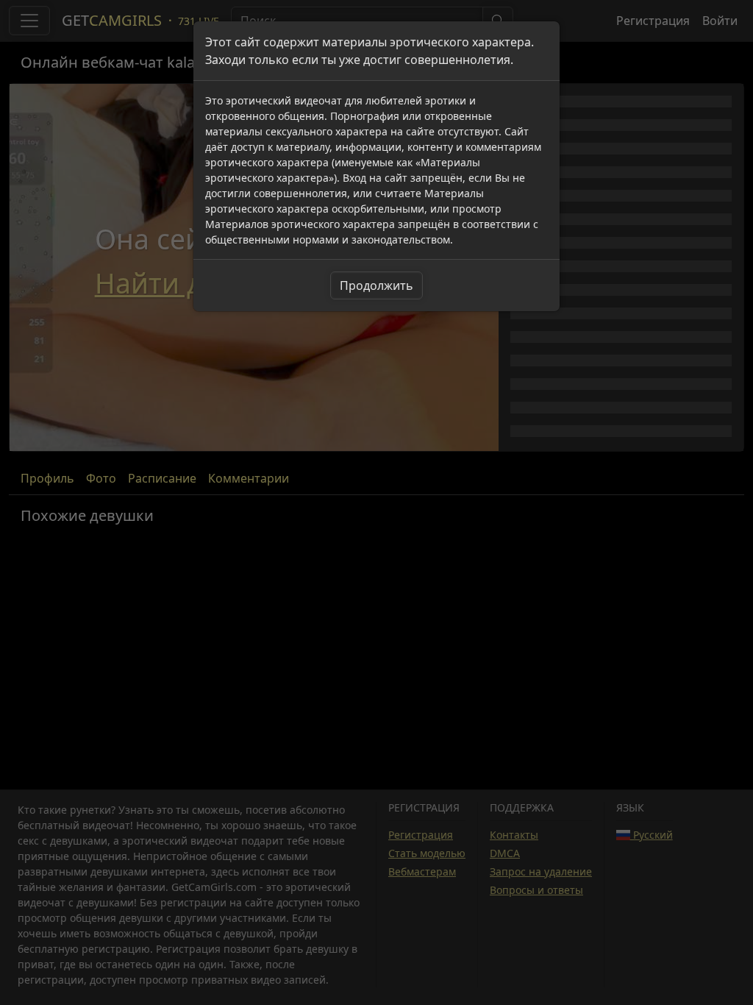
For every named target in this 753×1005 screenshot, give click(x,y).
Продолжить (376, 285)
